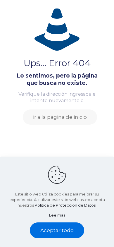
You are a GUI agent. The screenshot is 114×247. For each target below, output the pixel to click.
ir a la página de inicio (60, 117)
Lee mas (57, 215)
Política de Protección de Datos (65, 205)
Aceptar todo (57, 230)
